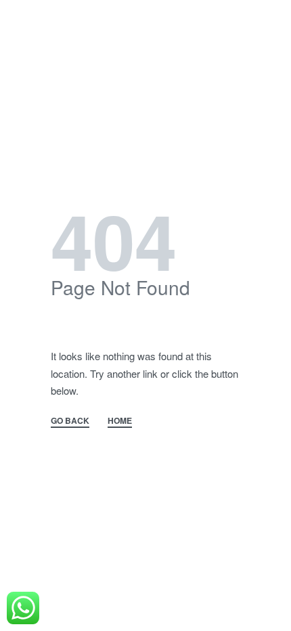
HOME (120, 421)
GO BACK (70, 421)
